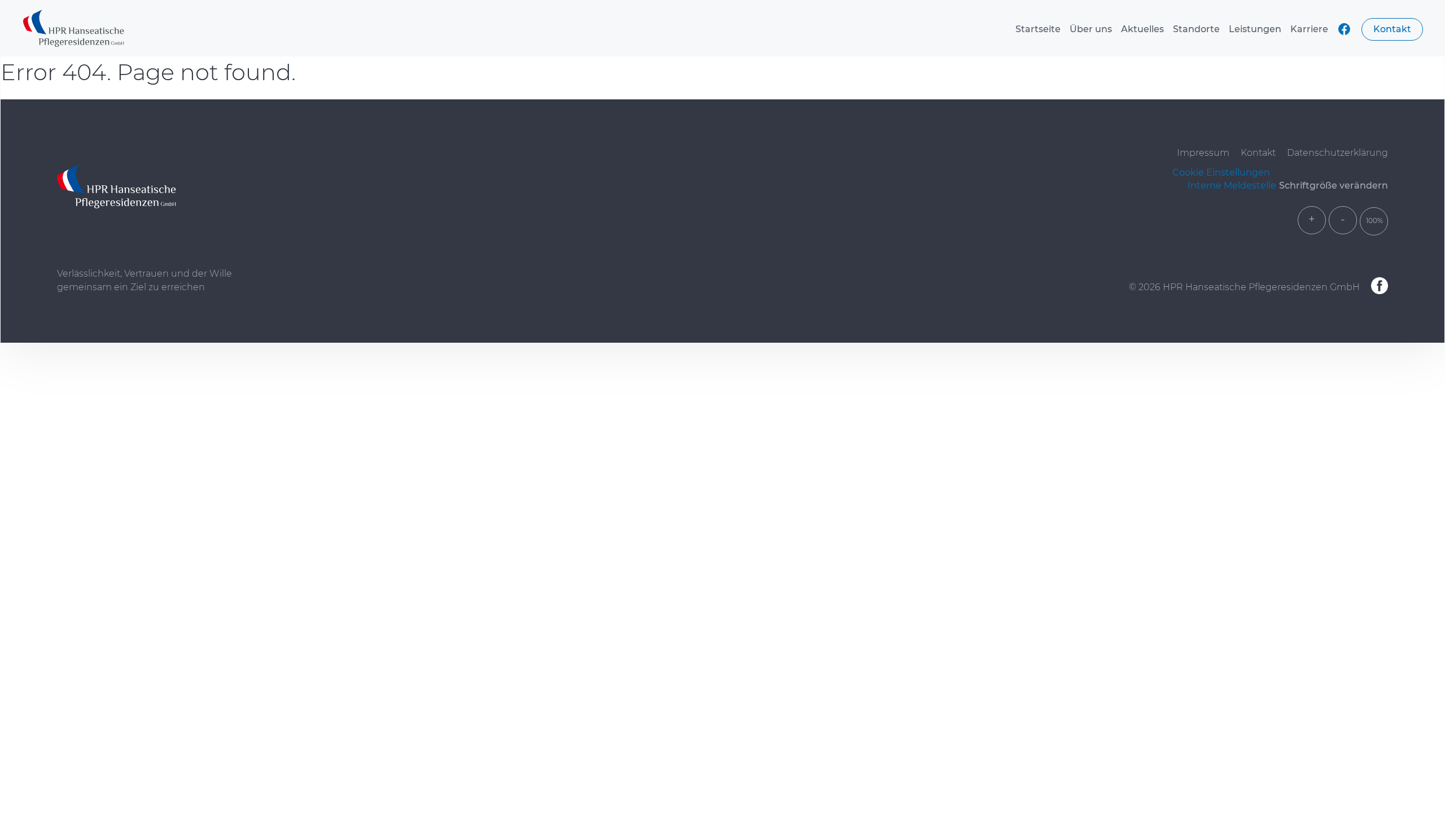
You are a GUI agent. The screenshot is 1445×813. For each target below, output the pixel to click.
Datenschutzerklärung (1337, 152)
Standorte (1196, 29)
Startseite (1038, 29)
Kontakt (1392, 29)
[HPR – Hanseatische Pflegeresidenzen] (73, 29)
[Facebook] (1379, 286)
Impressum (1203, 152)
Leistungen (1255, 29)
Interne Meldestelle (1232, 185)
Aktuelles (1142, 29)
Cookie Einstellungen (1221, 172)
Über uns (1091, 29)
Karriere (1309, 29)
